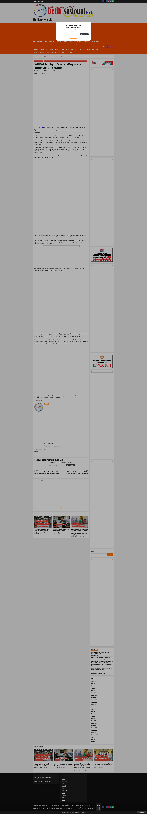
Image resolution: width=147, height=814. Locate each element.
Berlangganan (84, 34)
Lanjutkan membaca (73, 37)
